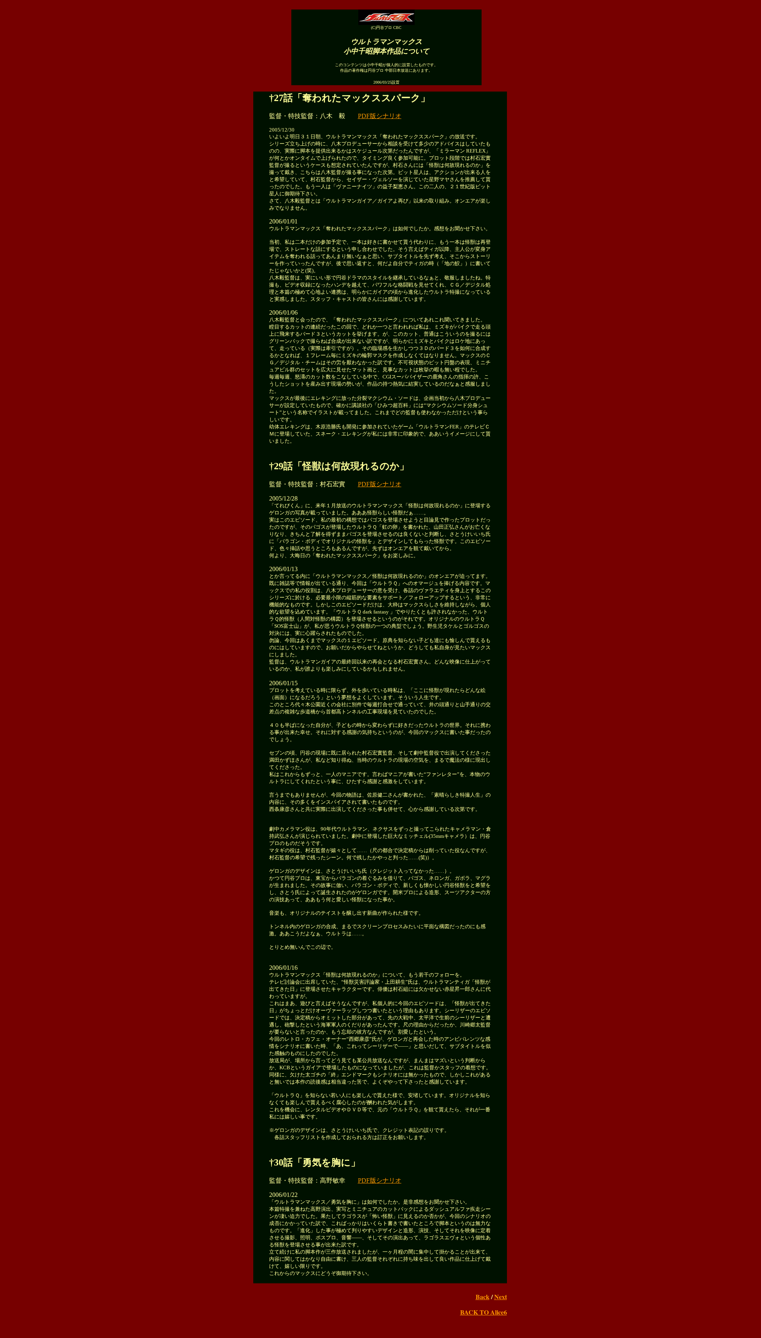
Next (500, 1296)
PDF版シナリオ (380, 116)
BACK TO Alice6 (483, 1312)
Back (482, 1296)
